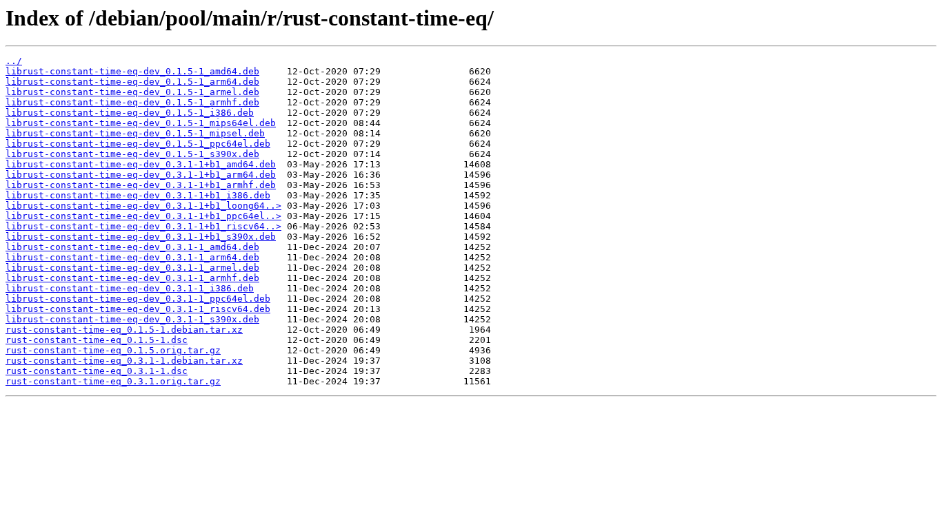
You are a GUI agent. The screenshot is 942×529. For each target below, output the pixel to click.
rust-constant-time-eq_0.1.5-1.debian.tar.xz (124, 329)
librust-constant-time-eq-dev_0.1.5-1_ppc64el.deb (138, 143)
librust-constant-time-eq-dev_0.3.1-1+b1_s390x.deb (141, 236)
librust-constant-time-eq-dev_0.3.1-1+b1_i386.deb (138, 195)
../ (14, 61)
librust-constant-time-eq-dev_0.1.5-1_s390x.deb (132, 154)
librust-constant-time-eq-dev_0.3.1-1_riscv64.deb (138, 309)
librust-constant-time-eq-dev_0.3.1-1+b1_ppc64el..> (143, 216)
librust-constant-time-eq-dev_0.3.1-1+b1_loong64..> (143, 205)
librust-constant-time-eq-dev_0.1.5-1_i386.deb (130, 112)
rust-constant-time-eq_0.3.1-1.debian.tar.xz (124, 360)
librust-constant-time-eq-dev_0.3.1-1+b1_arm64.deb (141, 174)
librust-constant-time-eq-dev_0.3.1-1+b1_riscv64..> (143, 226)
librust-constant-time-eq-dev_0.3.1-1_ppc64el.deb (138, 298)
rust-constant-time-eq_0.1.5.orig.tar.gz (113, 350)
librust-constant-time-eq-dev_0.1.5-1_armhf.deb (132, 102)
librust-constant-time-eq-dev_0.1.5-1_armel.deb (132, 92)
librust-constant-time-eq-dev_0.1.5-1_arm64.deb (132, 81)
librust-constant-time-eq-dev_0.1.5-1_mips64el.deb (141, 123)
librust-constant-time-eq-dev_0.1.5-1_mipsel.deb (135, 133)
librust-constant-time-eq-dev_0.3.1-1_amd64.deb (132, 247)
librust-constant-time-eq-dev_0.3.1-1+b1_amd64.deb (141, 164)
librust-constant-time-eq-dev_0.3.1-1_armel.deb (132, 267)
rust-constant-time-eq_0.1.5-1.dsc (97, 340)
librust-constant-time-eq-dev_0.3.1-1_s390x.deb (132, 319)
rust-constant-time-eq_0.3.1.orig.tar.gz (113, 381)
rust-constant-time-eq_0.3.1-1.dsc (97, 371)
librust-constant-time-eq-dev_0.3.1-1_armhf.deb (132, 278)
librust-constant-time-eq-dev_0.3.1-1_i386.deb (130, 288)
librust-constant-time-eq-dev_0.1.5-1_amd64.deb (132, 71)
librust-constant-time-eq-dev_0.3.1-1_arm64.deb (132, 257)
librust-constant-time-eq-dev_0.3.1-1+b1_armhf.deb (141, 185)
